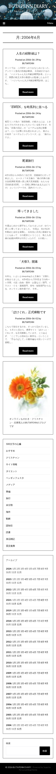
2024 (8, 568)
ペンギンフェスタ (15, 478)
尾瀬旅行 (28, 160)
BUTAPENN (28, 63)
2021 (8, 600)
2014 (8, 620)
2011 (8, 652)
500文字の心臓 (13, 444)
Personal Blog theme (28, 769)
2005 (8, 714)
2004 (8, 725)
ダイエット (11, 471)
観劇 (8, 518)
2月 (18, 620)
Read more (28, 92)
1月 (14, 589)
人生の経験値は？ (28, 53)
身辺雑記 (10, 539)
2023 (8, 579)
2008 (8, 683)
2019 (8, 610)
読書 (8, 532)
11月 (13, 603)
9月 (46, 620)
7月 (38, 568)
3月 (22, 589)
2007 (8, 693)
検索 (8, 743)
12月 (19, 603)
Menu (50, 23)
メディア (10, 484)
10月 (8, 614)
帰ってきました (28, 211)
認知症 (9, 525)
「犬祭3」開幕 (28, 261)
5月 (30, 579)
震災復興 (10, 545)
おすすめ (10, 450)
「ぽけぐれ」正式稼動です (28, 312)
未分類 (9, 505)
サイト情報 (11, 464)
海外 (8, 511)
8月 (42, 600)
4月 (26, 579)
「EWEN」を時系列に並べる (28, 107)
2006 (8, 704)
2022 (8, 589)
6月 (34, 589)
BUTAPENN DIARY (28, 6)
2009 (8, 673)
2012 (8, 641)
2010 (8, 662)
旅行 (8, 498)
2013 (8, 631)
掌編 (8, 491)
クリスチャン (12, 457)
